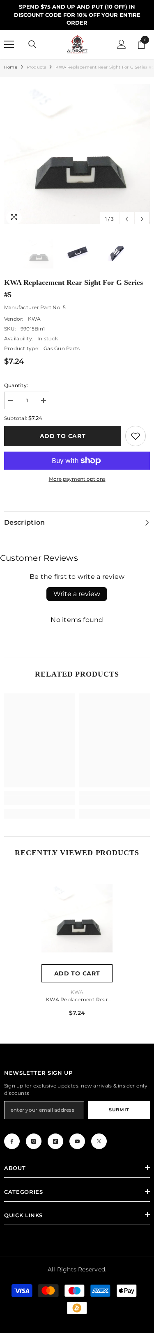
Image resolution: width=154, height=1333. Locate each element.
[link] (135, 436)
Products (36, 67)
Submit (119, 1110)
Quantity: (16, 385)
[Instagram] (33, 1141)
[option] (77, 154)
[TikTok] (55, 1141)
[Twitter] (99, 1141)
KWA (34, 319)
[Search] (32, 44)
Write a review (76, 594)
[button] (127, 219)
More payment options (77, 479)
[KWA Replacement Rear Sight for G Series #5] (77, 918)
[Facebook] (12, 1141)
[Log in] (121, 44)
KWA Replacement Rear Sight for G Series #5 (77, 1000)
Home (10, 67)
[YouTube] (77, 1141)
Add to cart (63, 436)
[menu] (9, 44)
